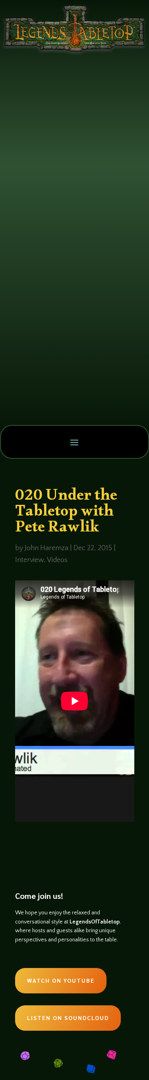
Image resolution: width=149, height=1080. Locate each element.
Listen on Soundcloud (68, 1017)
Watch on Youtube (61, 980)
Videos (57, 560)
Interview (29, 560)
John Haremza (46, 548)
